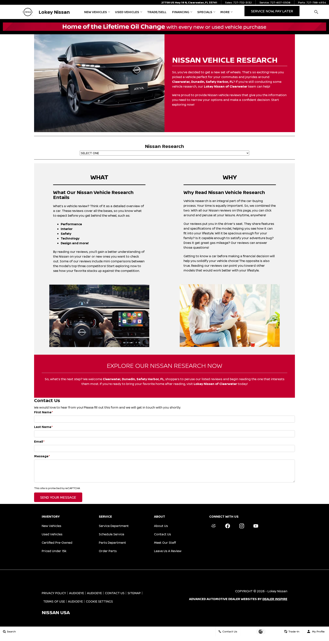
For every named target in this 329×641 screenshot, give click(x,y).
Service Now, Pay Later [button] (272, 11)
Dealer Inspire (274, 599)
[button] (316, 12)
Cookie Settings (99, 601)
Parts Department (112, 542)
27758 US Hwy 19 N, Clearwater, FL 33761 (189, 2)
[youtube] (256, 526)
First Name (43, 412)
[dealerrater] (213, 526)
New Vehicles (95, 12)
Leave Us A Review (167, 551)
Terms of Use (54, 601)
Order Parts (108, 551)
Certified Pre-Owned (57, 542)
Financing (180, 12)
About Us (161, 526)
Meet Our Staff (165, 542)
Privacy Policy (54, 593)
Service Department (114, 526)
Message (42, 456)
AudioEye (76, 593)
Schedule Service (111, 534)
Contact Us (162, 534)
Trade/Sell (156, 12)
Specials (204, 12)
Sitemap (134, 593)
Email (39, 441)
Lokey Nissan (277, 591)
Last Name (43, 427)
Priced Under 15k (54, 551)
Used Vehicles (127, 12)
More (225, 13)
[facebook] (227, 526)
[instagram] (241, 526)
